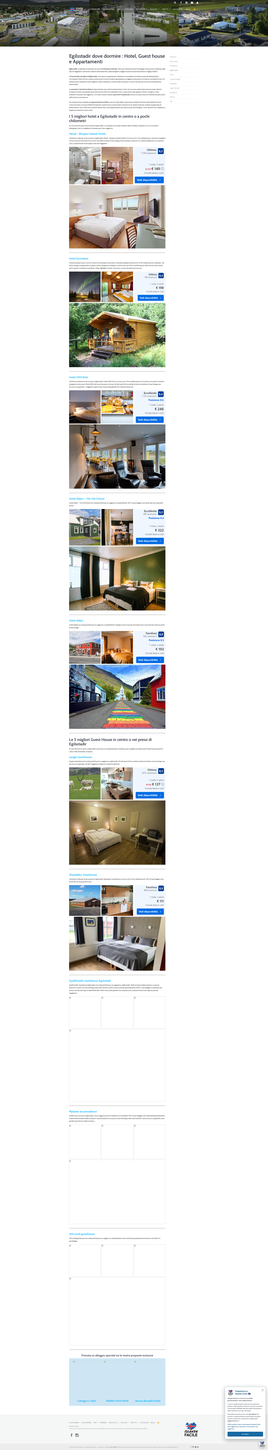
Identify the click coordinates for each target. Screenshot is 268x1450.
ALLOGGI (154, 9)
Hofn (172, 75)
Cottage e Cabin (86, 1401)
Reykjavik (173, 92)
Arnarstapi (174, 61)
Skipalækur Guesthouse (83, 874)
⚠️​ (195, 9)
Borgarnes (173, 66)
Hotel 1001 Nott (78, 377)
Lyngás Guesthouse (80, 757)
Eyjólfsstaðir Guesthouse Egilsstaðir (90, 980)
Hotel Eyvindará (78, 258)
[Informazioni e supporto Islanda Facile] (262, 1444)
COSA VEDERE (94, 9)
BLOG (188, 9)
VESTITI (165, 9)
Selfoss (172, 97)
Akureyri (173, 57)
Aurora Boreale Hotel (147, 1401)
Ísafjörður (173, 84)
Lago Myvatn (174, 88)
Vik (171, 101)
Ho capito (245, 1434)
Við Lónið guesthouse (82, 1234)
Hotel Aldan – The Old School (86, 498)
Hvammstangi (175, 79)
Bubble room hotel (117, 1400)
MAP (119, 9)
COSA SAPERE (108, 9)
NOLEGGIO (141, 9)
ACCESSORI (177, 9)
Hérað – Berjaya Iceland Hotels (87, 133)
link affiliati (114, 1447)
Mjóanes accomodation (83, 1111)
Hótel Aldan (76, 620)
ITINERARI (129, 9)
